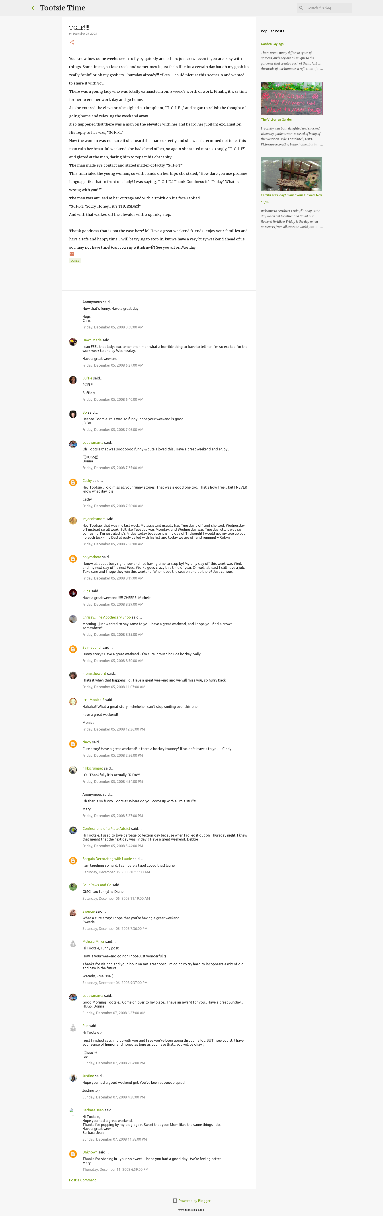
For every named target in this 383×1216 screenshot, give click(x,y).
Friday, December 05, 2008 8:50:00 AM (112, 661)
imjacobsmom (94, 519)
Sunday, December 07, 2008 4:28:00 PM (113, 1097)
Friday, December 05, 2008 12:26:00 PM (113, 729)
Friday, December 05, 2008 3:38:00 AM (112, 327)
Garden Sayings (272, 44)
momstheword (94, 674)
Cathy (87, 481)
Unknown (90, 1152)
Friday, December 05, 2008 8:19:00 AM (112, 578)
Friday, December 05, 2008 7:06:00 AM (112, 430)
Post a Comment (82, 1180)
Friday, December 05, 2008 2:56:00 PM (112, 755)
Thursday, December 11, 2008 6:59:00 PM (115, 1169)
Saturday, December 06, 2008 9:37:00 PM (115, 983)
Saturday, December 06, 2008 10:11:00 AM (116, 872)
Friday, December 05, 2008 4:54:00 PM (112, 782)
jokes (75, 260)
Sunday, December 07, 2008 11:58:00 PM (114, 1139)
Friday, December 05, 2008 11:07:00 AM (113, 687)
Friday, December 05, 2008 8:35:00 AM (112, 634)
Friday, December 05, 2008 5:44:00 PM (112, 846)
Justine (88, 1076)
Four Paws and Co (96, 885)
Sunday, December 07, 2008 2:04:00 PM (113, 1063)
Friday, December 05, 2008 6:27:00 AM (112, 365)
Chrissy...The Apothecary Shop (106, 617)
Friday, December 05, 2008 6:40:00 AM (112, 399)
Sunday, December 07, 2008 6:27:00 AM (113, 1013)
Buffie (87, 378)
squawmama (92, 442)
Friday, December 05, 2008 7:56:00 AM (112, 506)
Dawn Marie (92, 340)
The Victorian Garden (277, 119)
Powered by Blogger (194, 1201)
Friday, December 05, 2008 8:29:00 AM (112, 604)
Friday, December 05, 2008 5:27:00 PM (112, 816)
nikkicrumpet (92, 768)
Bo (84, 412)
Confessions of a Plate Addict (106, 829)
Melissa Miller (93, 941)
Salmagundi (92, 647)
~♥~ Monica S (93, 700)
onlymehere (91, 557)
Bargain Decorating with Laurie (107, 859)
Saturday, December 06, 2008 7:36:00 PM (115, 929)
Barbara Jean (93, 1110)
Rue (85, 1026)
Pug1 (86, 591)
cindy (86, 742)
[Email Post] (71, 255)
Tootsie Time (62, 8)
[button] (71, 43)
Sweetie (88, 911)
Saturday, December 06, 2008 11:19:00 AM (116, 898)
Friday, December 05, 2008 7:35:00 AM (112, 468)
